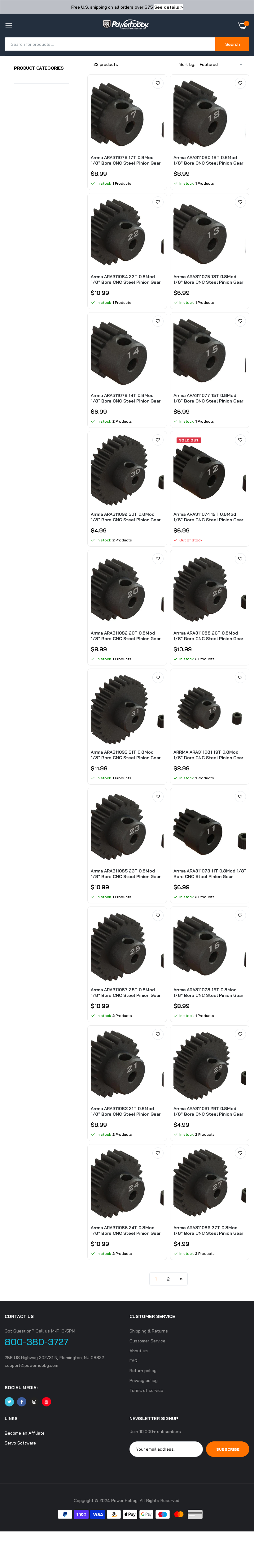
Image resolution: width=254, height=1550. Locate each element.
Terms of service (146, 1390)
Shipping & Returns (148, 1331)
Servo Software (20, 1443)
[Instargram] (34, 1401)
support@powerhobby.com (31, 1365)
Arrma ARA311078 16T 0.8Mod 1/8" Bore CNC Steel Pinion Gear (208, 992)
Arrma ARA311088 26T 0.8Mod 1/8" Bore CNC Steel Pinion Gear (208, 635)
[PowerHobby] (125, 25)
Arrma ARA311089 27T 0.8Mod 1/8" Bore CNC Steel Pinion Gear (208, 1230)
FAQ (133, 1360)
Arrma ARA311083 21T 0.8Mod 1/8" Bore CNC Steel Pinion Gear (125, 1111)
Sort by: (187, 64)
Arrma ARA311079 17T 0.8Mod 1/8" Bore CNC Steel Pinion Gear (125, 160)
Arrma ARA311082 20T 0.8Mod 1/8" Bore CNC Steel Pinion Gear (125, 635)
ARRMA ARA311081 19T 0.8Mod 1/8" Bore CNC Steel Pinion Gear (208, 754)
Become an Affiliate (25, 1433)
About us (138, 1351)
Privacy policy (143, 1380)
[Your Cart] (243, 26)
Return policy (142, 1370)
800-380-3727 (36, 1342)
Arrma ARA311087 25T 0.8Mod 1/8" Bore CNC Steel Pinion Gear (125, 992)
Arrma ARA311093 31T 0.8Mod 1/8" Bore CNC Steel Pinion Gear (125, 754)
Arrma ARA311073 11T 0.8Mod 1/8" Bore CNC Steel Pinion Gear (209, 873)
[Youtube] (46, 1401)
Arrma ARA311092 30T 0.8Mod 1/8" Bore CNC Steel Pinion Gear (125, 517)
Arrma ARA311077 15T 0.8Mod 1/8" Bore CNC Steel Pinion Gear (208, 398)
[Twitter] (9, 1401)
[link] (158, 83)
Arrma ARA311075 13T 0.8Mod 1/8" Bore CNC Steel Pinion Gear (208, 279)
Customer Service (147, 1341)
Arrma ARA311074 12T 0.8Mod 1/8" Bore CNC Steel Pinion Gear (208, 517)
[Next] (181, 1279)
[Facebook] (21, 1401)
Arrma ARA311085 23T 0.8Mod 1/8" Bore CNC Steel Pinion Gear (125, 873)
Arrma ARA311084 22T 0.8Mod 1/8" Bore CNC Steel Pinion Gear (125, 279)
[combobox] (110, 44)
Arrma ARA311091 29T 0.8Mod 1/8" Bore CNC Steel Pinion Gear (208, 1111)
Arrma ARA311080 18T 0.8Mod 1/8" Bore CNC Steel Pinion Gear (208, 160)
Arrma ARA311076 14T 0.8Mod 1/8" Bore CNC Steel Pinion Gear (125, 398)
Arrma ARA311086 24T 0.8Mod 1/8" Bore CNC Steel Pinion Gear (125, 1230)
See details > (168, 7)
